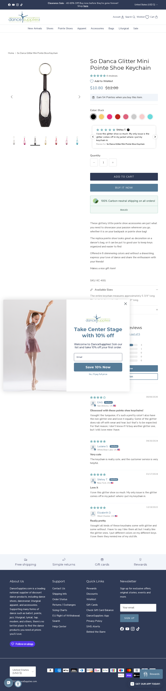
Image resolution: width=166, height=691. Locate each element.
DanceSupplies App (97, 613)
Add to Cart (124, 174)
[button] (98, 73)
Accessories (97, 25)
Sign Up (129, 615)
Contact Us (58, 586)
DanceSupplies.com (27, 678)
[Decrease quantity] (94, 160)
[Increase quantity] (113, 160)
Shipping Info (59, 591)
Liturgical (124, 25)
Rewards (91, 586)
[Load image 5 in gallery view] (45, 92)
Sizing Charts (59, 607)
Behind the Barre (96, 629)
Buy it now (124, 185)
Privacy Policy (94, 618)
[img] (98, 395)
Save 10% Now (98, 367)
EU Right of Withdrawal (66, 613)
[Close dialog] (125, 304)
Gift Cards (92, 602)
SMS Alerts (93, 624)
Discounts (92, 591)
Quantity (95, 153)
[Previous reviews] (93, 134)
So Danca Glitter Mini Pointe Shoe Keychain (37, 50)
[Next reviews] (155, 134)
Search (56, 618)
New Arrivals (35, 25)
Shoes (50, 25)
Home (11, 50)
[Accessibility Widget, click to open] (18, 683)
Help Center (59, 624)
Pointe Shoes (65, 25)
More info (124, 207)
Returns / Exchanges (64, 602)
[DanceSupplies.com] (24, 14)
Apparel (81, 25)
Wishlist (91, 596)
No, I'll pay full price (98, 374)
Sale (135, 25)
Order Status (59, 596)
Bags (111, 25)
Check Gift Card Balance (100, 607)
